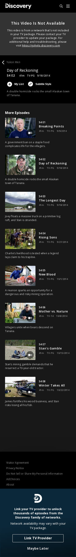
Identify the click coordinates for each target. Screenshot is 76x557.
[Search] (59, 6)
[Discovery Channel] (18, 6)
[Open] (68, 6)
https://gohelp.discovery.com (41, 45)
